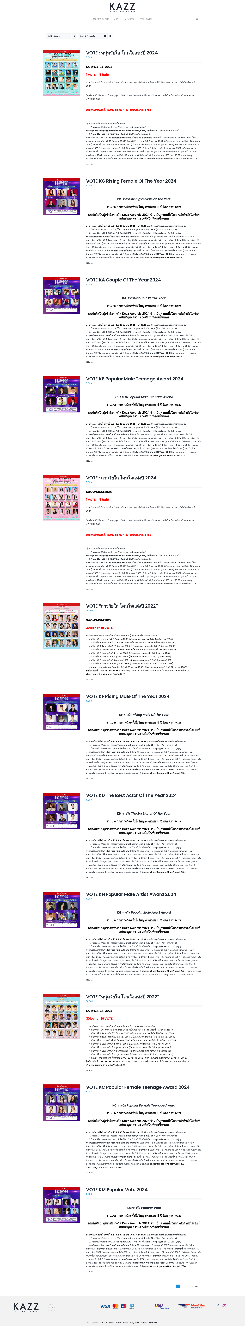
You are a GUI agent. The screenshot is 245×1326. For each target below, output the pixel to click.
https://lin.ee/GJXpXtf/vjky (167, 233)
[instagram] (224, 1306)
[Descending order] (74, 36)
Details (90, 164)
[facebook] (218, 1306)
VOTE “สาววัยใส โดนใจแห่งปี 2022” (122, 606)
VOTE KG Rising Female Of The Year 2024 (131, 181)
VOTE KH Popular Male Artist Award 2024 (131, 894)
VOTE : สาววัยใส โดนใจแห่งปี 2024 (121, 478)
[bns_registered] (162, 1303)
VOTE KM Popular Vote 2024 (117, 1189)
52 (192, 1286)
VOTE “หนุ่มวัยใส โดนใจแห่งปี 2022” (122, 997)
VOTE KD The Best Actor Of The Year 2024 (131, 795)
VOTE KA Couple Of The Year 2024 (123, 280)
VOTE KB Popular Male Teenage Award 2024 (134, 379)
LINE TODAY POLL (100, 137)
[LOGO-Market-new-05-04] (122, 3)
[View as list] (110, 36)
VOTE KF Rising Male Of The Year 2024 (128, 696)
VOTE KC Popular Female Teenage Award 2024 (138, 1087)
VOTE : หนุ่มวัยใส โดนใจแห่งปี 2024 (122, 53)
